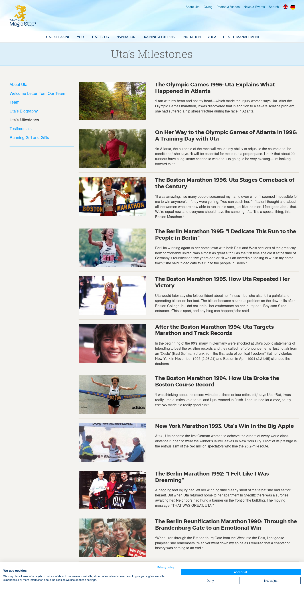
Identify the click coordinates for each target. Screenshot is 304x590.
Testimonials (21, 128)
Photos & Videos (228, 6)
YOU (80, 37)
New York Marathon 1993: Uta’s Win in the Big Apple (224, 426)
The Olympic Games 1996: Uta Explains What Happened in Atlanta (215, 88)
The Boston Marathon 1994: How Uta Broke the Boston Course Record (217, 381)
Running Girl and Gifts (29, 137)
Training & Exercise (159, 37)
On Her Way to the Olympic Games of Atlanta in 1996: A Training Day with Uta (226, 135)
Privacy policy (165, 567)
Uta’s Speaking (57, 37)
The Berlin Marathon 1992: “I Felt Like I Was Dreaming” (212, 477)
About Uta (193, 6)
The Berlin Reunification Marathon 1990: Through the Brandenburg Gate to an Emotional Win (226, 524)
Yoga (211, 37)
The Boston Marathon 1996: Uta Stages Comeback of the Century (224, 183)
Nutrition (192, 37)
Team (14, 102)
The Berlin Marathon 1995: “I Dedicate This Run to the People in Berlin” (225, 234)
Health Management (241, 37)
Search (274, 6)
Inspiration (126, 37)
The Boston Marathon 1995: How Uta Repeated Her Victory (222, 282)
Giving (208, 6)
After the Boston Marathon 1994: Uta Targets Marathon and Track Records (214, 330)
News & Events (254, 6)
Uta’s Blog (100, 37)
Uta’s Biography (24, 111)
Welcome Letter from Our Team (37, 93)
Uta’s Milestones (24, 119)
